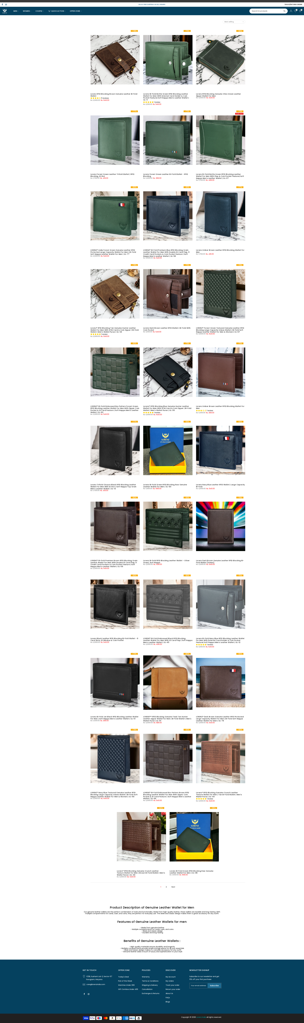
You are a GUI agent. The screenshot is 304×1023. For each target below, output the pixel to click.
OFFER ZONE (75, 11)
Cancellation (147, 989)
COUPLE (39, 11)
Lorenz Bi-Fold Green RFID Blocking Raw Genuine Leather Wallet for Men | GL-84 (165, 485)
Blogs (168, 1002)
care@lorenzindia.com (95, 984)
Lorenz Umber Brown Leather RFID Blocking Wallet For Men (220, 251)
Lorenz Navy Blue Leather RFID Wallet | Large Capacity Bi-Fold (220, 485)
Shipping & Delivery (150, 985)
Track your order (172, 985)
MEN (15, 11)
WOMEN (26, 11)
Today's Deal (123, 977)
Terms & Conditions (150, 981)
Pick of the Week (125, 981)
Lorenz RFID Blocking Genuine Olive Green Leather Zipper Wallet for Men (218, 95)
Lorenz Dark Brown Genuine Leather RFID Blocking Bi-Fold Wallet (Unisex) (220, 561)
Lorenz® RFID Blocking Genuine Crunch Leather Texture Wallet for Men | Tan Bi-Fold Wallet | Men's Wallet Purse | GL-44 (219, 794)
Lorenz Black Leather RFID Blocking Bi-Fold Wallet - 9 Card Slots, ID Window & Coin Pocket (114, 639)
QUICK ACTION (57, 11)
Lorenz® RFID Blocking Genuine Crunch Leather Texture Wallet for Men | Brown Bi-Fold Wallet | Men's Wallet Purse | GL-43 (141, 873)
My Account (171, 977)
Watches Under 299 (126, 985)
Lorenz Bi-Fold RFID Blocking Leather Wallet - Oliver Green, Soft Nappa (166, 561)
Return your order (173, 989)
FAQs (168, 997)
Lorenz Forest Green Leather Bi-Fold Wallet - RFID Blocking (165, 175)
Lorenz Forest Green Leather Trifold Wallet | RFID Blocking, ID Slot (112, 175)
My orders (170, 981)
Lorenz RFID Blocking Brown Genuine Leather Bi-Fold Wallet (113, 95)
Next (173, 887)
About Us (169, 993)
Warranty (146, 977)
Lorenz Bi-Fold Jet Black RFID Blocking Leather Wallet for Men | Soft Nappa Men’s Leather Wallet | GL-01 (114, 718)
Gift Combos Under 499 (128, 989)
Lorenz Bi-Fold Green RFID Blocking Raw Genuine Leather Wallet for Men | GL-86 (191, 872)
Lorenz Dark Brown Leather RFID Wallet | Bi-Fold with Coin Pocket (167, 329)
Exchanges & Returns (150, 993)
